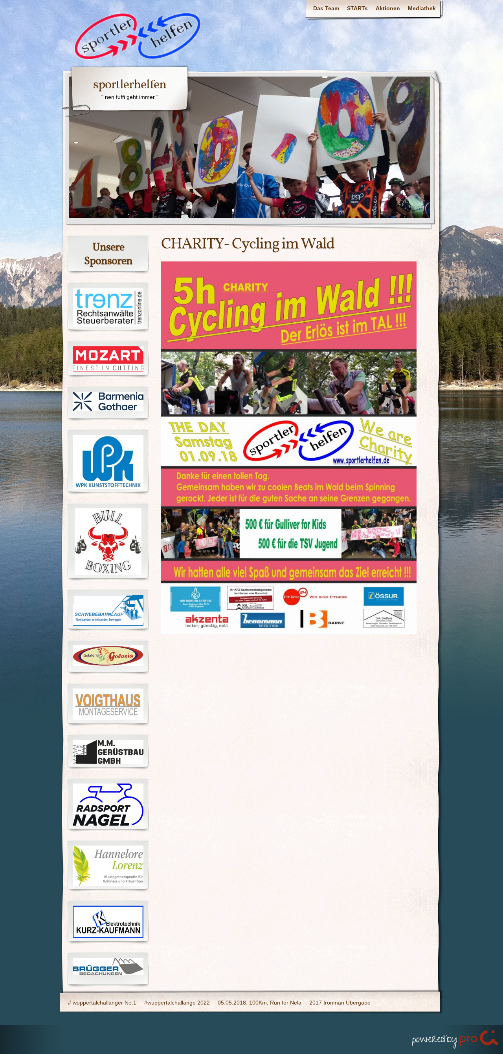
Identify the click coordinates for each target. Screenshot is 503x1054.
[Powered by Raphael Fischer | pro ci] (456, 1037)
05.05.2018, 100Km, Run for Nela (259, 1002)
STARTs (357, 8)
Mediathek (422, 8)
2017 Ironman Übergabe (340, 1002)
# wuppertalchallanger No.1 (102, 1002)
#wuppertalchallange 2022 (177, 1002)
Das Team (326, 8)
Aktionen (388, 8)
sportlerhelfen (129, 85)
